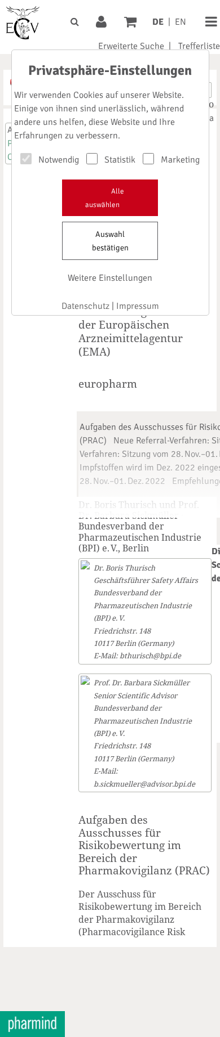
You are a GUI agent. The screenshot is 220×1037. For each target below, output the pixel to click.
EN (180, 22)
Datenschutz (85, 306)
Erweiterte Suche (131, 46)
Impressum (137, 306)
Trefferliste (199, 46)
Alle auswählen (104, 198)
